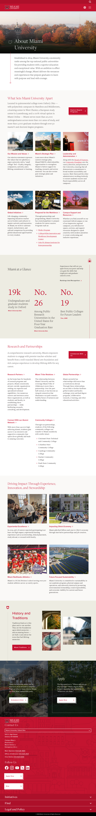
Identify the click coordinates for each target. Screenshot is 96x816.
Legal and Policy (15, 809)
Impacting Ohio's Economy (60, 526)
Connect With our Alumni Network (18, 421)
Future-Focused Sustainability (61, 577)
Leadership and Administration (69, 155)
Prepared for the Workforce (46, 213)
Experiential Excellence (17, 526)
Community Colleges (44, 420)
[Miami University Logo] (12, 7)
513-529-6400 (19, 757)
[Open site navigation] (89, 7)
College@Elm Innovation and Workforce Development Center (49, 236)
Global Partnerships (71, 374)
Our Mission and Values (17, 154)
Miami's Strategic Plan (44, 154)
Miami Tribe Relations (44, 374)
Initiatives (11, 797)
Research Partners (15, 374)
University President (74, 162)
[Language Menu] (84, 7)
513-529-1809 (20, 751)
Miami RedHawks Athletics (19, 577)
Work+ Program (44, 230)
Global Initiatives (14, 213)
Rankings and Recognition (70, 281)
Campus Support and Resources (72, 214)
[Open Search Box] (90, 2)
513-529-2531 (24, 754)
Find (7, 803)
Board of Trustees (81, 160)
